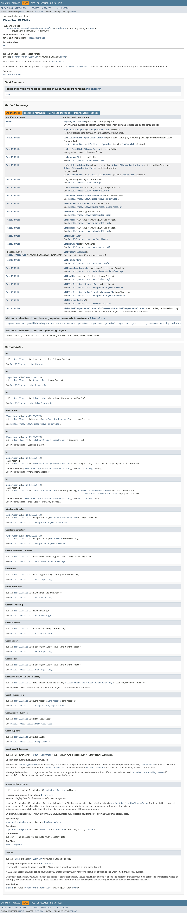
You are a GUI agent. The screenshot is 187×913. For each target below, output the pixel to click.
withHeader (69, 228)
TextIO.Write (13, 138)
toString (164, 323)
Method (39, 12)
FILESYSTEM (35, 377)
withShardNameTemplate (76, 268)
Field (21, 12)
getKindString (139, 323)
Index (53, 3)
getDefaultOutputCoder (63, 323)
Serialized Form (11, 74)
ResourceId (73, 157)
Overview (5, 3)
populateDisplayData (75, 130)
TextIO (6, 45)
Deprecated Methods (86, 113)
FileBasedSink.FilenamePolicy (83, 149)
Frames (35, 8)
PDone (91, 28)
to (65, 138)
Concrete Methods (59, 113)
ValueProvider (74, 187)
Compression (88, 203)
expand (67, 121)
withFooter (69, 220)
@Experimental (13, 377)
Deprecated (43, 3)
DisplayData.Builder (98, 130)
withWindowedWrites (74, 300)
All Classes (63, 8)
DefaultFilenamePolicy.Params (128, 165)
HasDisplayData (37, 38)
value (25, 377)
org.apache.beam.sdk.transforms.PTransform (30, 28)
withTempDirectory (74, 284)
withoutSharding (72, 260)
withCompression (72, 203)
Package (16, 3)
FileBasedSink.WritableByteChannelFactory (123, 308)
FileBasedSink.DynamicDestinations (86, 138)
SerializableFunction (79, 165)
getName (153, 323)
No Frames (46, 8)
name (8, 94)
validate (176, 323)
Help (60, 3)
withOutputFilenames (75, 252)
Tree (33, 3)
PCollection (61, 28)
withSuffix (69, 276)
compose (10, 323)
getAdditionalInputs (38, 323)
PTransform (18, 57)
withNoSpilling (72, 236)
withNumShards (71, 244)
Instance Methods (34, 113)
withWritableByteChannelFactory (81, 308)
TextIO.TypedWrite (16, 255)
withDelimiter (71, 211)
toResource (69, 195)
